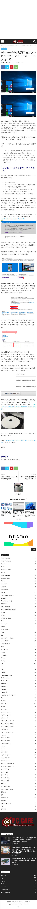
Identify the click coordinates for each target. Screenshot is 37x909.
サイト (3, 749)
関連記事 (14, 499)
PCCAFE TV (4, 649)
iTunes (3, 626)
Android (3, 564)
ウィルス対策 (4, 729)
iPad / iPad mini (5, 606)
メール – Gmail (5, 780)
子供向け (3, 792)
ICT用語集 (4, 604)
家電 (2, 795)
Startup (3, 661)
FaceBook (4, 584)
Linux (2, 632)
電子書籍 (3, 809)
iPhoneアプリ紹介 (6, 618)
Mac (2, 635)
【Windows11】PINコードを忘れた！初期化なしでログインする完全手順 (6, 513)
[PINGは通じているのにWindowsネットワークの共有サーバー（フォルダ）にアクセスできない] (18, 506)
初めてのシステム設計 (7, 789)
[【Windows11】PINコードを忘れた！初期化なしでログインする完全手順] (6, 506)
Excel (2, 581)
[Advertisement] (18, 19)
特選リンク (27, 901)
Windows (8, 45)
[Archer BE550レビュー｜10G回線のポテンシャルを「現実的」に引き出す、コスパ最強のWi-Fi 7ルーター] (5, 840)
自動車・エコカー (6, 803)
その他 (3, 706)
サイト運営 (4, 752)
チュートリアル (5, 760)
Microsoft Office (5, 643)
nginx (2, 646)
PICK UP (3, 652)
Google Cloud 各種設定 (7, 595)
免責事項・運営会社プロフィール (15, 901)
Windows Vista (5, 678)
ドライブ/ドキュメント (7, 766)
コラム (3, 746)
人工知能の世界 (5, 786)
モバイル (3, 783)
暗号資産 (3, 800)
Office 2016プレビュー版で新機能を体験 (9, 478)
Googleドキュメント (6, 601)
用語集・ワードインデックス (15, 904)
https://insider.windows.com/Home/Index (13, 219)
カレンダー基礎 (5, 740)
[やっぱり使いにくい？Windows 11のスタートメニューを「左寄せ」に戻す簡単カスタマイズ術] (30, 506)
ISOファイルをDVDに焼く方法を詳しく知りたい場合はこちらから (18, 407)
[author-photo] (18, 487)
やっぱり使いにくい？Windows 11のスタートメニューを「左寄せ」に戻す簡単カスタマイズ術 (30, 514)
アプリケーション (6, 712)
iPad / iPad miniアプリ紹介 (8, 609)
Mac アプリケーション (7, 638)
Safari (2, 658)
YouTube (3, 700)
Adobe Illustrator (5, 558)
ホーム (2, 45)
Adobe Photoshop (6, 561)
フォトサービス (5, 777)
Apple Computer (5, 575)
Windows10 (4, 683)
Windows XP (4, 681)
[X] (7, 67)
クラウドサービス (6, 743)
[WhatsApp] (16, 67)
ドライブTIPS (5, 769)
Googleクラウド (5, 598)
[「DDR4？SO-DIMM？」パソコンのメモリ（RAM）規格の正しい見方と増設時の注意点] (5, 861)
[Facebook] (3, 67)
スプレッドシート (6, 755)
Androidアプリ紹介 (6, 569)
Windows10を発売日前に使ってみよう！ (28, 478)
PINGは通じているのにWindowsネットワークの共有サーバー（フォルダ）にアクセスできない (18, 514)
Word (2, 698)
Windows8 (4, 692)
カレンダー (4, 735)
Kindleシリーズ (5, 629)
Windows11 (4, 686)
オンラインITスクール (7, 732)
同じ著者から (22, 499)
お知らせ (3, 703)
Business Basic (5, 578)
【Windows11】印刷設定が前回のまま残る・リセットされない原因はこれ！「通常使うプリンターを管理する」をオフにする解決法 (24, 850)
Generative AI (4, 589)
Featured (3, 586)
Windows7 (4, 689)
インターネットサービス (8, 720)
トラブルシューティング (8, 763)
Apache (3, 572)
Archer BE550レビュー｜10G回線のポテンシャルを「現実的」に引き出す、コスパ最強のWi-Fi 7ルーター (24, 839)
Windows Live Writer (6, 675)
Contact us (26, 904)
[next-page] (20, 519)
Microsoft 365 (4, 641)
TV (2, 666)
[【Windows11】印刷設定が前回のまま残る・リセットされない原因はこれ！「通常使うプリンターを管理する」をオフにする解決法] (5, 850)
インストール (4, 718)
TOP (2, 663)
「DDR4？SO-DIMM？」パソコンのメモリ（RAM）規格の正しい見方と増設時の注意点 (24, 860)
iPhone (3, 612)
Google (3, 592)
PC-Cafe (5, 62)
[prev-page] (17, 519)
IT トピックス (5, 624)
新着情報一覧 (4, 797)
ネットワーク (4, 775)
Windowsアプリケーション (8, 695)
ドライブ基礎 (4, 772)
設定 (2, 806)
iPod (2, 621)
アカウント (4, 709)
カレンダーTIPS (5, 738)
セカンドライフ (5, 758)
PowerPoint (4, 655)
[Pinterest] (11, 67)
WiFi (2, 669)
